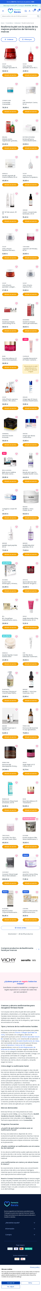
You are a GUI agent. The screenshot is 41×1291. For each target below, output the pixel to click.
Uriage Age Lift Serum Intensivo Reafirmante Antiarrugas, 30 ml (30, 400)
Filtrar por (28, 39)
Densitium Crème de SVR (16, 1045)
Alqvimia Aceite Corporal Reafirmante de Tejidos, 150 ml (9, 911)
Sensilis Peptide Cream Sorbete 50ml (10, 656)
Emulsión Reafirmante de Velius (28, 1041)
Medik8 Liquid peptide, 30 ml (10, 546)
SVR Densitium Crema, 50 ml (30, 103)
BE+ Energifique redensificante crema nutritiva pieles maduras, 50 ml (9, 619)
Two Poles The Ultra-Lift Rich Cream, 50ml (9, 838)
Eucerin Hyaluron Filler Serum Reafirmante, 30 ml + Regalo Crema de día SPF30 (31, 838)
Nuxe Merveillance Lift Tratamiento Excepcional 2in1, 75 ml (30, 802)
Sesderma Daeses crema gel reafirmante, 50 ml (31, 322)
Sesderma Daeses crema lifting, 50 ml (8, 322)
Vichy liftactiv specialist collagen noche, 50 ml (8, 286)
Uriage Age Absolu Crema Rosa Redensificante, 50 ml (30, 436)
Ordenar (10, 39)
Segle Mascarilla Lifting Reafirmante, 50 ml (30, 619)
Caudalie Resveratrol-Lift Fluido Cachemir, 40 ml (30, 359)
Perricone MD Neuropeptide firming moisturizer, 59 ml (9, 765)
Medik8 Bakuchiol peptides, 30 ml (28, 546)
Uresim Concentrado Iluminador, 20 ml (30, 213)
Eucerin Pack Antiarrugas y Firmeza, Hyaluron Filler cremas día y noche (10, 582)
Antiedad (17, 23)
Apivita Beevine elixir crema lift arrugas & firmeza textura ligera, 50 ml (30, 582)
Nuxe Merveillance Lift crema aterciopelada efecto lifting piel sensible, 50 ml (9, 359)
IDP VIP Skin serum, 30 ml (9, 213)
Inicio (2, 23)
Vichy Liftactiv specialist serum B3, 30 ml (30, 67)
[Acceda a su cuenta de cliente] (30, 11)
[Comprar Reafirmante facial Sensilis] (30, 961)
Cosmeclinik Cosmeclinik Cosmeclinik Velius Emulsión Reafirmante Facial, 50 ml (9, 103)
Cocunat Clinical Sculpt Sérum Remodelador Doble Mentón (10, 875)
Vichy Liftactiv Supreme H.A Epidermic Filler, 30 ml (31, 176)
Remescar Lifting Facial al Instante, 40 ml (10, 802)
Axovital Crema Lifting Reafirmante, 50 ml (30, 875)
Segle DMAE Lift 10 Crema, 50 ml (29, 765)
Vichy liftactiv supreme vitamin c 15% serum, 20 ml (10, 400)
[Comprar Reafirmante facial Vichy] (10, 961)
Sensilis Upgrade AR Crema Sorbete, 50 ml (9, 176)
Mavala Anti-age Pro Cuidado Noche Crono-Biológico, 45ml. (30, 473)
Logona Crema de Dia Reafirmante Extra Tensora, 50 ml (30, 911)
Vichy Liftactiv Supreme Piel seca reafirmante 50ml (8, 249)
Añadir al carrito (10, 75)
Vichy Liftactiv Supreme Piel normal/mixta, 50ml (29, 286)
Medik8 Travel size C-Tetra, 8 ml (9, 729)
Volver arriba (21, 928)
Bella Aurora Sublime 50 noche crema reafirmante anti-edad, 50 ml (10, 473)
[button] (38, 11)
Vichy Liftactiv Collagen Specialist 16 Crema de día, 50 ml (9, 67)
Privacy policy (35, 1267)
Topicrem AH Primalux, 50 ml (30, 249)
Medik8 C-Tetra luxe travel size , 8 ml (30, 692)
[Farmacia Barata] (14, 11)
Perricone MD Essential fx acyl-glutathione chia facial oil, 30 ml (30, 729)
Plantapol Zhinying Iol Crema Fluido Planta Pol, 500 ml (9, 692)
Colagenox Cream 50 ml (9, 509)
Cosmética (9, 23)
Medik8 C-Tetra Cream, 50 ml (28, 509)
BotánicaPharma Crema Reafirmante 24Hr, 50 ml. (30, 140)
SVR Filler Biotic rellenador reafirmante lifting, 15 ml (31, 656)
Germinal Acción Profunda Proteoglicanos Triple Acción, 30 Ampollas (9, 436)
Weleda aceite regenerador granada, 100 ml (10, 140)
